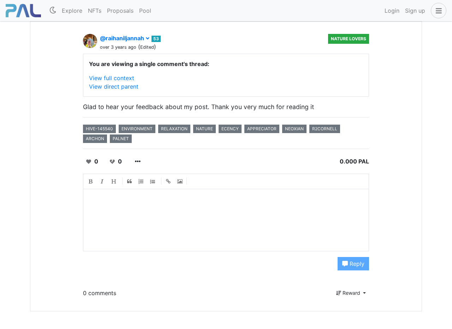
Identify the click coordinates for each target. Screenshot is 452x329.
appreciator (261, 128)
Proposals (120, 10)
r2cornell (324, 128)
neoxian (294, 128)
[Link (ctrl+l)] (168, 181)
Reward (351, 293)
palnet (121, 138)
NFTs (94, 10)
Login (392, 10)
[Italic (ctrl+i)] (102, 181)
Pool (145, 10)
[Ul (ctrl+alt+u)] (153, 181)
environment (137, 128)
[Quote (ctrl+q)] (130, 181)
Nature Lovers (348, 38)
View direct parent (113, 86)
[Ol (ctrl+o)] (141, 181)
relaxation (174, 128)
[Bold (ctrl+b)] (91, 181)
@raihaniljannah (122, 38)
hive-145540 (99, 128)
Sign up (415, 10)
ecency (230, 128)
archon (95, 138)
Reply (356, 263)
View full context (111, 78)
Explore (72, 10)
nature (204, 128)
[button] (437, 10)
